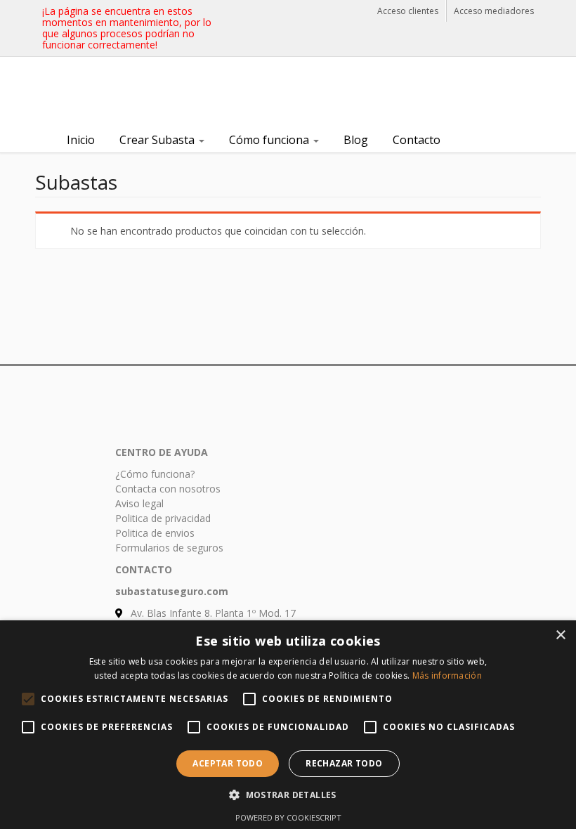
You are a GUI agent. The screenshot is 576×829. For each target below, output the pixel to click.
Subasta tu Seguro (140, 93)
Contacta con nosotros (168, 488)
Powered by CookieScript (288, 817)
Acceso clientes (407, 11)
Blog (355, 140)
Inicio (81, 140)
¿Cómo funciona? (155, 474)
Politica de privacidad (163, 518)
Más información (447, 675)
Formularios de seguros (169, 547)
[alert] (288, 724)
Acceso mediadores (494, 11)
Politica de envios (155, 533)
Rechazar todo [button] (344, 763)
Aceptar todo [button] (227, 763)
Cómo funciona (270, 140)
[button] (288, 795)
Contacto (416, 140)
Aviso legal (139, 503)
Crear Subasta (158, 140)
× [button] (560, 635)
